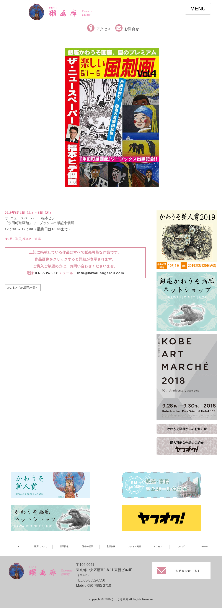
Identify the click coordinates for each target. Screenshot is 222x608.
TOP (17, 546)
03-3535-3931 (47, 273)
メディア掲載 (134, 546)
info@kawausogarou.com (100, 273)
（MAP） (83, 575)
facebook (205, 546)
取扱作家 (111, 546)
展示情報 (64, 546)
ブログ (181, 546)
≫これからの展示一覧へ (22, 287)
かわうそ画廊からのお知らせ (187, 429)
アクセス (157, 546)
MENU (198, 9)
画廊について (40, 546)
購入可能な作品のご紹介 (187, 442)
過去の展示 (87, 546)
